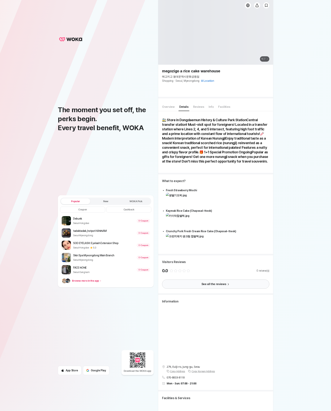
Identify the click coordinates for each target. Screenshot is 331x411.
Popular (75, 201)
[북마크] (266, 5)
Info (211, 107)
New (105, 201)
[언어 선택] (248, 5)
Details (183, 107)
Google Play (98, 370)
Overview (168, 107)
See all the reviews (214, 284)
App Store (72, 370)
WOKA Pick (135, 201)
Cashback (129, 209)
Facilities (224, 107)
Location (209, 80)
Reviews (198, 107)
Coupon (82, 209)
